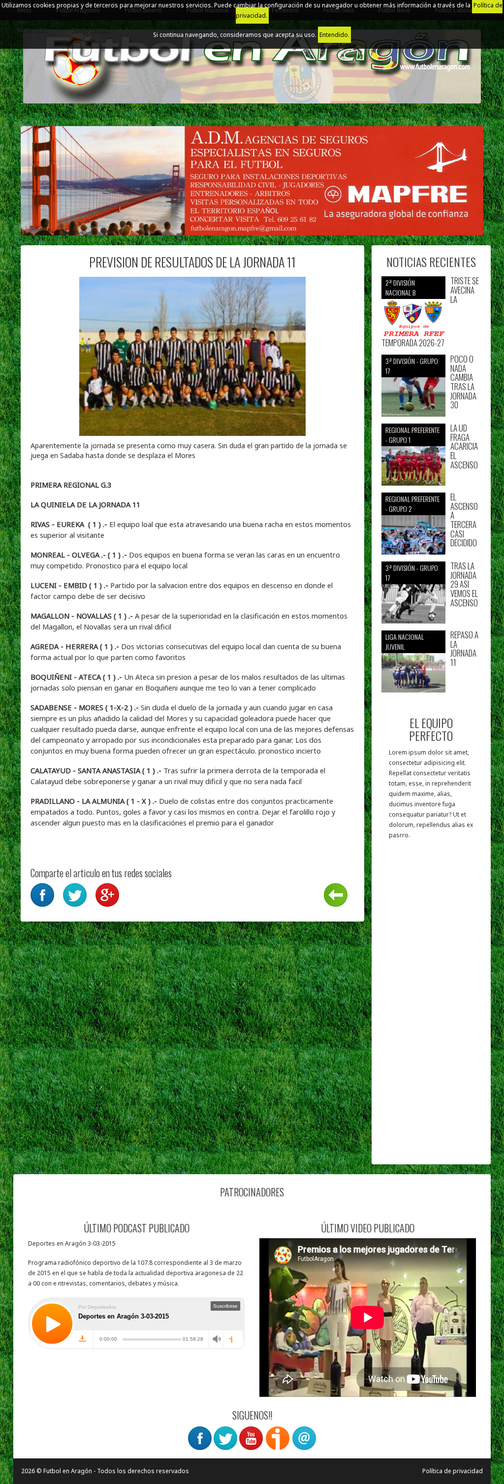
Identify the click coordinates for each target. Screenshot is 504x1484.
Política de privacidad (452, 1471)
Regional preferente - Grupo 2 (412, 504)
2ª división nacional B (400, 287)
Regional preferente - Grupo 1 (412, 435)
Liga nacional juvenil (404, 641)
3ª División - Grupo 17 (411, 366)
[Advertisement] (431, 1006)
